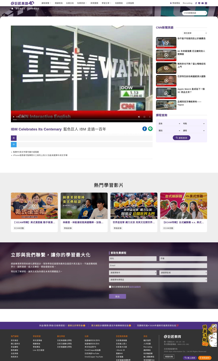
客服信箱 (169, 357)
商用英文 (14, 357)
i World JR (120, 350)
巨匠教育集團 (121, 340)
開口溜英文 (15, 344)
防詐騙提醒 (148, 353)
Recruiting (187, 3)
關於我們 (147, 340)
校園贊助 (119, 3)
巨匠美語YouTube (92, 353)
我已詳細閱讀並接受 (126, 287)
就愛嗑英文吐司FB (92, 340)
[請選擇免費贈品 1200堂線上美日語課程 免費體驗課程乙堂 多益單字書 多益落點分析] (158, 279)
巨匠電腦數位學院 (64, 347)
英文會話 (14, 340)
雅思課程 (14, 350)
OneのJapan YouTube (94, 357)
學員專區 (176, 3)
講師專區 (147, 350)
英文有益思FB (90, 347)
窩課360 (119, 353)
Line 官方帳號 (38, 350)
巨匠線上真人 (121, 344)
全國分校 (70, 3)
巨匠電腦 (119, 357)
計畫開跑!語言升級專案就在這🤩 (111, 325)
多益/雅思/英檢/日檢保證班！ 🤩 (62, 325)
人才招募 (147, 344)
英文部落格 (37, 340)
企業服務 (130, 3)
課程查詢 (183, 138)
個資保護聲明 (135, 287)
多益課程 (14, 347)
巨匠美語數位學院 (64, 340)
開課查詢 (59, 3)
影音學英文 (20, 9)
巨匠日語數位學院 (64, 344)
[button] (216, 325)
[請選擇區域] (183, 272)
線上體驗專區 (149, 357)
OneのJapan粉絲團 (93, 350)
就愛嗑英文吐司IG (92, 344)
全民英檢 (14, 353)
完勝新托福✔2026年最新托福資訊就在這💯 (158, 325)
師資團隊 (94, 3)
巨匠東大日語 (121, 347)
